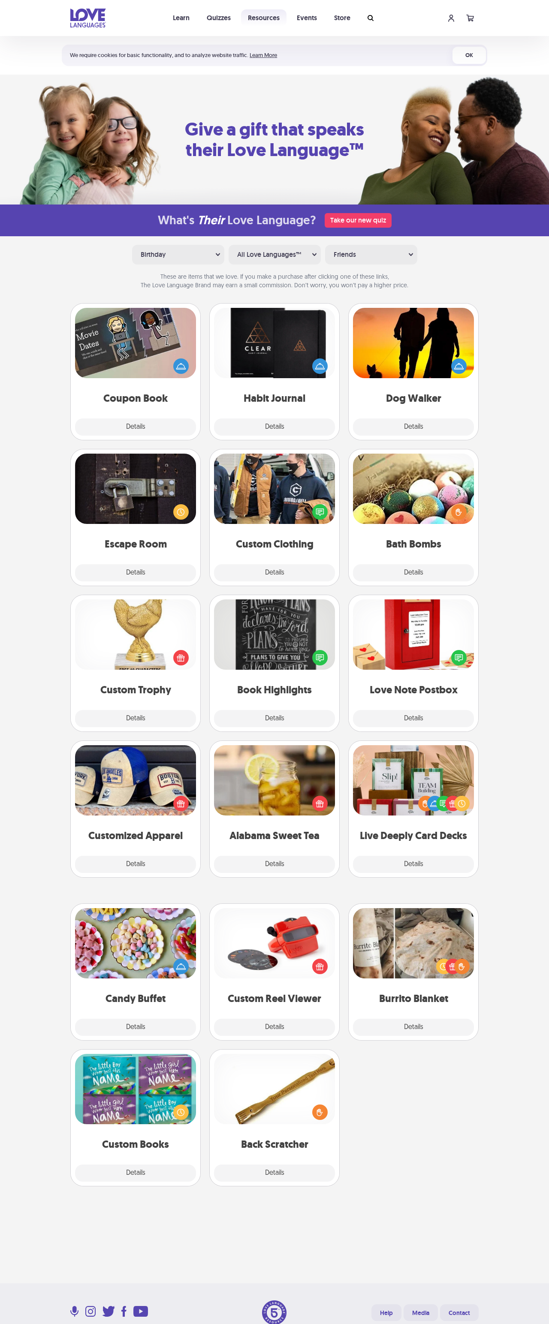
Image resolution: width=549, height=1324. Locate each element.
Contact (459, 1313)
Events (307, 17)
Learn (181, 17)
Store (342, 17)
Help (386, 1313)
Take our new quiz (358, 220)
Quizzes (219, 17)
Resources (264, 17)
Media (420, 1313)
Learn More (263, 55)
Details (135, 427)
